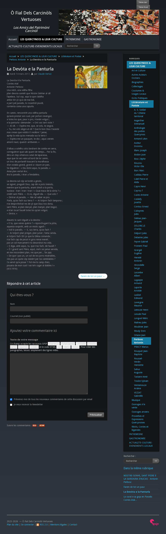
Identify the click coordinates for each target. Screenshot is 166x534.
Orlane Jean (139, 335)
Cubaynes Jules (139, 212)
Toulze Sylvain (141, 381)
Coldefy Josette (138, 201)
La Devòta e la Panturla (137, 491)
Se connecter (27, 524)
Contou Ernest (141, 206)
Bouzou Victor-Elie (139, 165)
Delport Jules (140, 233)
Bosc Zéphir (140, 158)
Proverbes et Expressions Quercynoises (138, 419)
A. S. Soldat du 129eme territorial (140, 113)
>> (97, 46)
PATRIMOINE (73, 39)
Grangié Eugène (138, 252)
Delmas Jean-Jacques (140, 220)
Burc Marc (139, 170)
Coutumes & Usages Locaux (139, 92)
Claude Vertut (44, 74)
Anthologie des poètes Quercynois (139, 131)
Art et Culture (138, 70)
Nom (12, 304)
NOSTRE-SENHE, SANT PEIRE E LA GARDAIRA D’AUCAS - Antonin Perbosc (141, 478)
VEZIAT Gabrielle (138, 394)
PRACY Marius (141, 347)
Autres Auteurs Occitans (139, 76)
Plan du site (12, 524)
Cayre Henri (140, 186)
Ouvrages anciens (140, 411)
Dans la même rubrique (138, 468)
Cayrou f (138, 190)
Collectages (137, 86)
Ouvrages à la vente (138, 406)
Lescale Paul (140, 314)
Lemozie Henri (141, 309)
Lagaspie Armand (138, 281)
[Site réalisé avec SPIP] (154, 522)
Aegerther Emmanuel (139, 122)
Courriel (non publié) (20, 316)
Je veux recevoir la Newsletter (28, 404)
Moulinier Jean (141, 326)
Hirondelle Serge (139, 267)
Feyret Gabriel (141, 241)
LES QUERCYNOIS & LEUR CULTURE (41, 39)
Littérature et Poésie (71, 56)
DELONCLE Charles (139, 227)
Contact (73, 524)
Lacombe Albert (138, 274)
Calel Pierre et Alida (141, 180)
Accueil (12, 39)
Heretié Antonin (138, 259)
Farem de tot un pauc (134, 487)
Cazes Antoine (141, 195)
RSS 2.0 (43, 524)
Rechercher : (130, 456)
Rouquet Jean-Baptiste (141, 353)
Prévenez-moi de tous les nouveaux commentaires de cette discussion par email (53, 399)
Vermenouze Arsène (140, 387)
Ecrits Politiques (139, 98)
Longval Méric (141, 318)
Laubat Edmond (138, 296)
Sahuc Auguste (138, 371)
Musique (136, 400)
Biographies (137, 82)
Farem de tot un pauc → (93, 276)
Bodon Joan (140, 154)
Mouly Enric (140, 331)
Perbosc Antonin (17, 59)
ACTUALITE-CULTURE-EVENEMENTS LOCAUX (35, 46)
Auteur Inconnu (138, 144)
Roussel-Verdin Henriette (138, 361)
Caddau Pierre (141, 174)
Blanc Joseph (140, 150)
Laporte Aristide (138, 289)
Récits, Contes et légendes (140, 428)
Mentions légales (58, 524)
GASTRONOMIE (93, 39)
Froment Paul (140, 246)
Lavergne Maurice (138, 304)
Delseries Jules (141, 237)
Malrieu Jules (140, 322)
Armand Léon (140, 138)
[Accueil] (109, 22)
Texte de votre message (24, 339)
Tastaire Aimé (140, 376)
